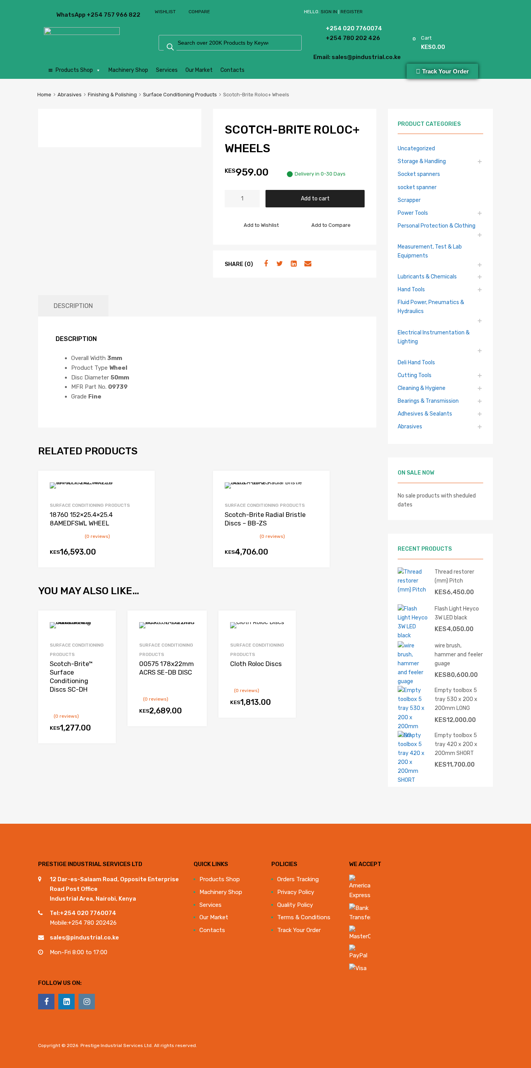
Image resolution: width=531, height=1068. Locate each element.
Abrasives (70, 94)
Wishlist (165, 11)
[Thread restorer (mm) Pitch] (413, 589)
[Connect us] (46, 1001)
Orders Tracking (298, 879)
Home (44, 94)
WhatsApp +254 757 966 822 (75, 14)
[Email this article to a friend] (307, 264)
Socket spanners (419, 174)
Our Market (199, 70)
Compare (199, 11)
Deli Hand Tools (416, 362)
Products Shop (74, 70)
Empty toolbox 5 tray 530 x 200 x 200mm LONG (456, 699)
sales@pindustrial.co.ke (84, 937)
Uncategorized (416, 148)
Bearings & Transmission (428, 401)
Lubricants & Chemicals (427, 276)
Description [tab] (73, 306)
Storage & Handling (422, 161)
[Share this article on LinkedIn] (293, 264)
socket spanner (417, 187)
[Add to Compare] (103, 638)
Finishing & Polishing (112, 94)
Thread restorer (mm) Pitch (454, 576)
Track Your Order (299, 930)
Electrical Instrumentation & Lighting (434, 336)
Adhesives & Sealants (425, 414)
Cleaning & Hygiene (421, 388)
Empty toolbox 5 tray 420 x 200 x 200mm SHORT (456, 744)
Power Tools (413, 213)
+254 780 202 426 (342, 38)
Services (167, 70)
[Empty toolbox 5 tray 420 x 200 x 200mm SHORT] (413, 780)
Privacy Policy (295, 892)
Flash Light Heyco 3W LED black (457, 613)
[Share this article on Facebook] (265, 264)
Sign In (329, 11)
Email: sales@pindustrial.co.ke (336, 57)
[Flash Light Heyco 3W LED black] (413, 635)
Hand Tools (411, 289)
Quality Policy (295, 904)
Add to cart (315, 198)
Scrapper (409, 200)
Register (352, 11)
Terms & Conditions (303, 917)
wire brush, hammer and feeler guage (459, 654)
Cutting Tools (414, 375)
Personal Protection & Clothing (436, 226)
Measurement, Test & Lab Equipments (430, 251)
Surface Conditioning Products (180, 94)
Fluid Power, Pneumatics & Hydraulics (431, 306)
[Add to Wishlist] (103, 625)
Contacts (232, 70)
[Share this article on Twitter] (279, 264)
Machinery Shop (128, 70)
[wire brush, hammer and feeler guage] (413, 681)
